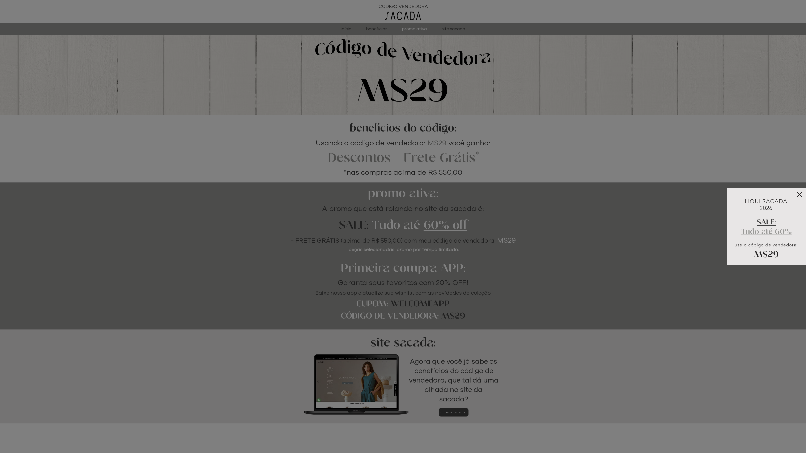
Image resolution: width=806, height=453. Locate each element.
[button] (799, 194)
